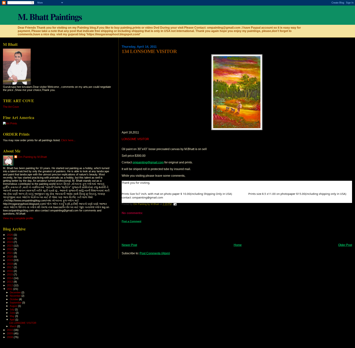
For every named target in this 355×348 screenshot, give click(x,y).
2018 (10, 263)
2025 (10, 238)
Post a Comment (131, 221)
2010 (10, 329)
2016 (10, 270)
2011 (10, 288)
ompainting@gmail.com (148, 162)
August (14, 306)
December (15, 292)
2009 (10, 333)
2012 (10, 285)
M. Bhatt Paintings (50, 16)
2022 (10, 249)
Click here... (68, 140)
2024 (10, 241)
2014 (10, 278)
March (13, 326)
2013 (10, 281)
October (14, 299)
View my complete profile (18, 218)
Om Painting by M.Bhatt (32, 156)
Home (238, 245)
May (12, 316)
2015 (10, 274)
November (15, 295)
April (12, 319)
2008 (10, 337)
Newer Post (129, 245)
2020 (10, 256)
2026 (10, 234)
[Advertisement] (189, 231)
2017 (10, 267)
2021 (10, 252)
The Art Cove (11, 106)
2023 (10, 245)
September (16, 302)
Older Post (345, 245)
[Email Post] (175, 204)
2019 (10, 260)
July (12, 309)
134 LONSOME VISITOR (22, 323)
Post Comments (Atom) (155, 253)
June (13, 312)
